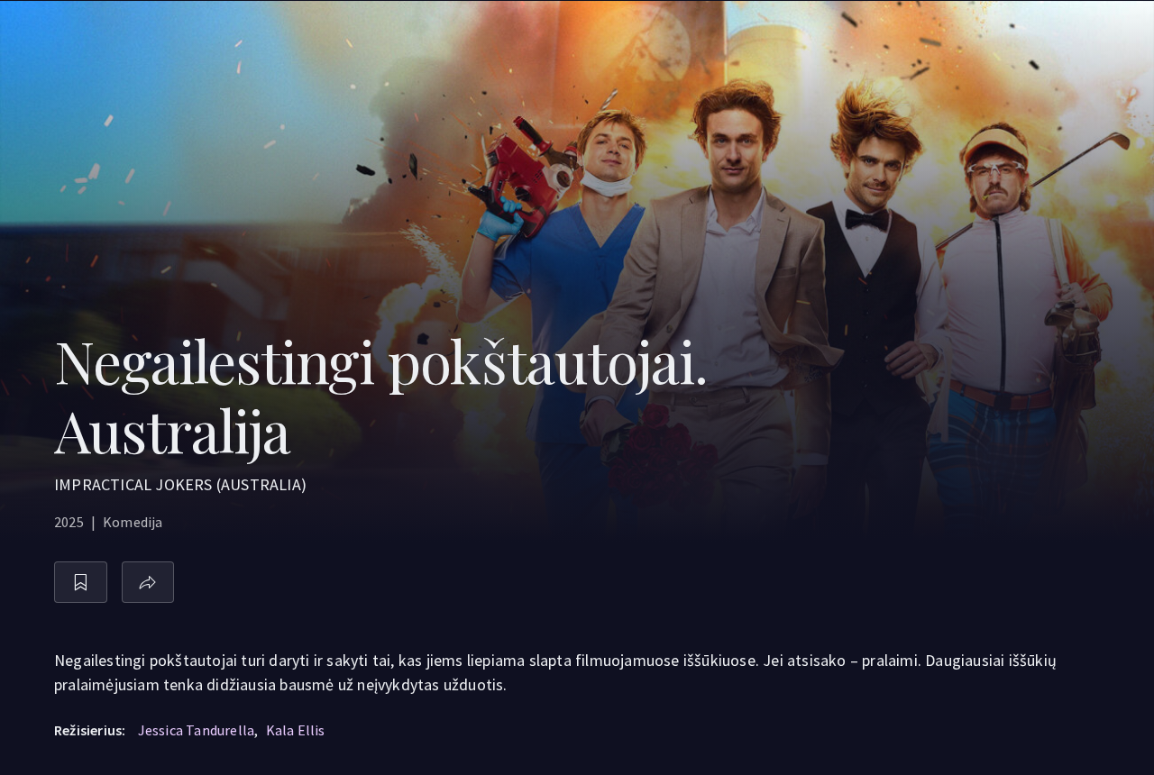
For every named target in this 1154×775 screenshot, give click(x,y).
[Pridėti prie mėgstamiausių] (80, 582)
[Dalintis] (148, 582)
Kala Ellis (295, 730)
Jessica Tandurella (196, 730)
